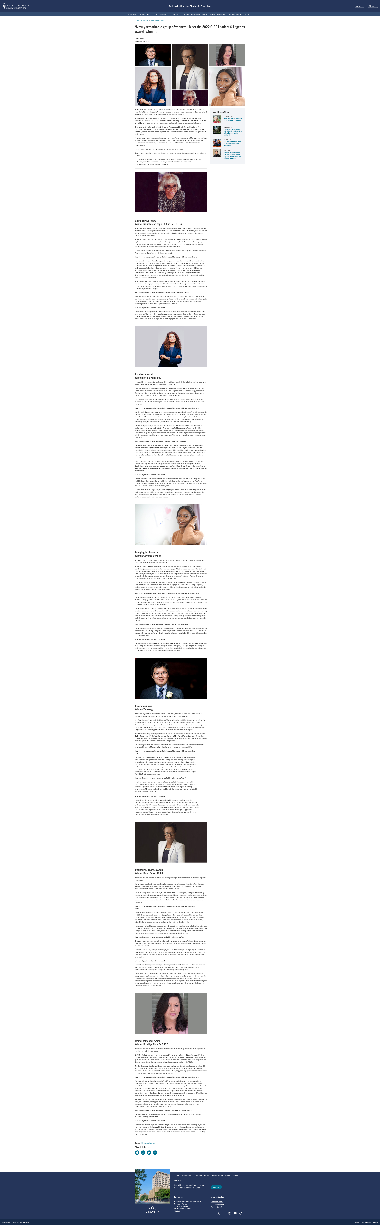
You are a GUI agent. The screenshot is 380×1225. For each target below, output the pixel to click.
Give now (216, 1187)
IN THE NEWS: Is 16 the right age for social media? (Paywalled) (233, 119)
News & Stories (217, 1175)
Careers (227, 1175)
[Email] (155, 1152)
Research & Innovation (217, 14)
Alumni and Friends (148, 1143)
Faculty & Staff (216, 1207)
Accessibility (5, 1222)
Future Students (145, 14)
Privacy (13, 1222)
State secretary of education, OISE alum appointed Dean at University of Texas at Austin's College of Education (232, 155)
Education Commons (202, 1175)
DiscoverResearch (186, 1175)
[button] (372, 6)
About (247, 14)
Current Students (161, 14)
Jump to (358, 6)
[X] (143, 1152)
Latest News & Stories (157, 20)
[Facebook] (137, 1152)
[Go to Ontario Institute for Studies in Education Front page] (16, 6)
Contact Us (235, 1175)
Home (137, 20)
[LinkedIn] (149, 1152)
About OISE (144, 20)
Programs (175, 14)
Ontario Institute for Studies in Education (190, 6)
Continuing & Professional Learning (195, 14)
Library (176, 1175)
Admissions (132, 14)
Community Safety (23, 1222)
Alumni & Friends (235, 14)
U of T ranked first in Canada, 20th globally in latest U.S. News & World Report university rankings (233, 132)
